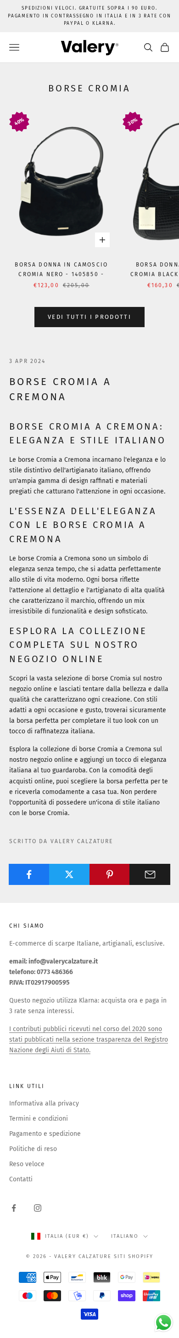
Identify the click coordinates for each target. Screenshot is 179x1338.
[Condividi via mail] (150, 874)
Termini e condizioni (38, 1119)
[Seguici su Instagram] (37, 1208)
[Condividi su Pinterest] (110, 874)
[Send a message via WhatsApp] (163, 1322)
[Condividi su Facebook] (29, 874)
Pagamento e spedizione (45, 1134)
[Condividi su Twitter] (70, 874)
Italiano (125, 1236)
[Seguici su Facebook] (13, 1208)
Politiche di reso (33, 1149)
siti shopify (133, 1256)
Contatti (21, 1179)
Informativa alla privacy (44, 1103)
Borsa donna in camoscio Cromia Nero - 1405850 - (61, 269)
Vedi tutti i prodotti (89, 316)
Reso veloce (27, 1164)
